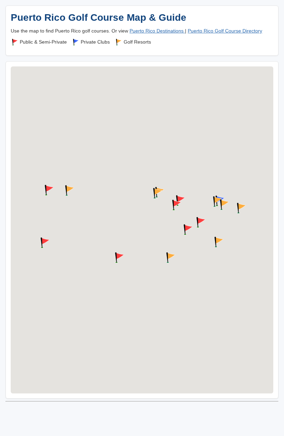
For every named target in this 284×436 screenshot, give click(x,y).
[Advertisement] (142, 419)
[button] (240, 208)
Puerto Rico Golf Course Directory (225, 31)
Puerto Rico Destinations (157, 31)
